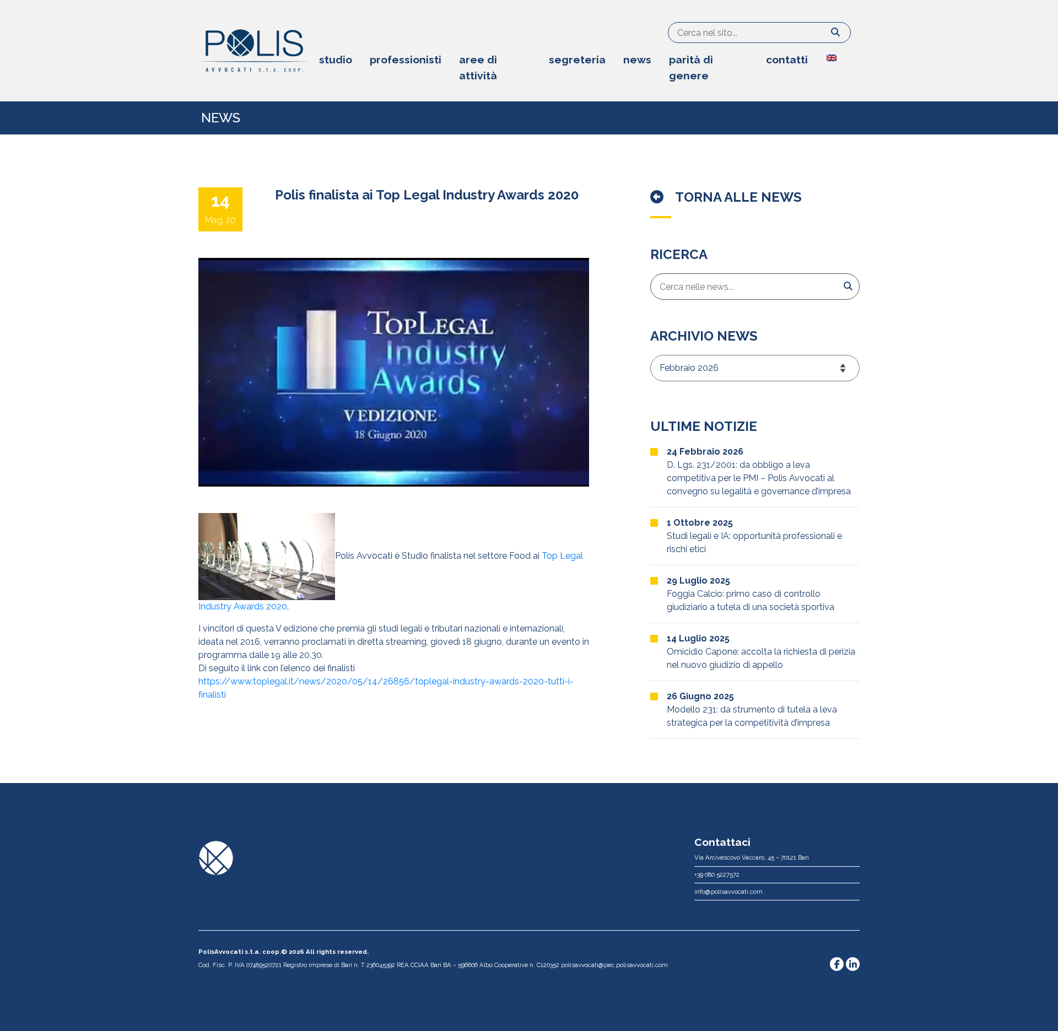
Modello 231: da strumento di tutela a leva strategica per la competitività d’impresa (752, 709)
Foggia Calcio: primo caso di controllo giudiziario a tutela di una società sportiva (750, 593)
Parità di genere (691, 67)
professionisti (405, 59)
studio (335, 59)
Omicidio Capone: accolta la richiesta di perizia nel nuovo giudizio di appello (761, 651)
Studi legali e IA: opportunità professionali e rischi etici (754, 535)
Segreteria (577, 59)
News (637, 59)
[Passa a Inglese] (838, 55)
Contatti (787, 59)
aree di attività (478, 67)
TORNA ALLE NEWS (737, 197)
